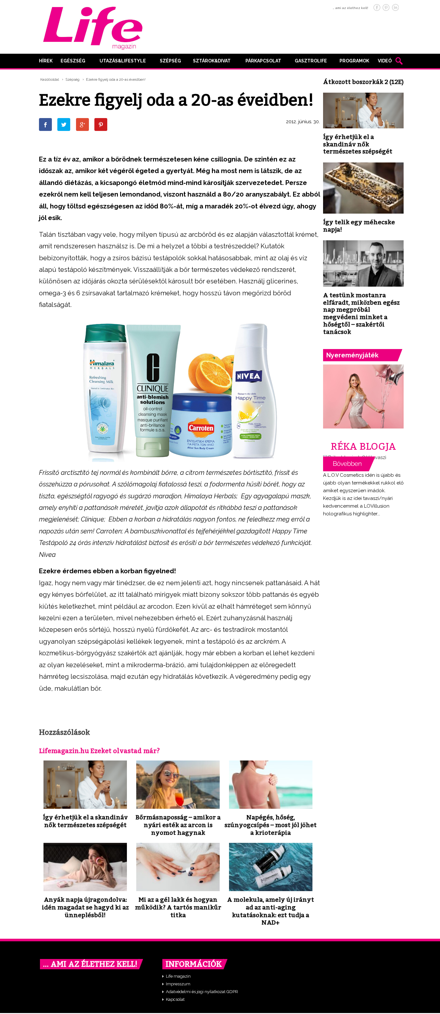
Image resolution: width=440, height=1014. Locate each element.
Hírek (46, 60)
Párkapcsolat (263, 60)
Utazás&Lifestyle (123, 60)
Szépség (170, 60)
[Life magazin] (92, 27)
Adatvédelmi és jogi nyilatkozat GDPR (202, 991)
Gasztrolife (311, 60)
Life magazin (178, 976)
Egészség (73, 60)
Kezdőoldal (49, 80)
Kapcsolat (175, 999)
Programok (354, 60)
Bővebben (349, 463)
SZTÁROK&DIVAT (212, 60)
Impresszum (178, 984)
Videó (385, 60)
